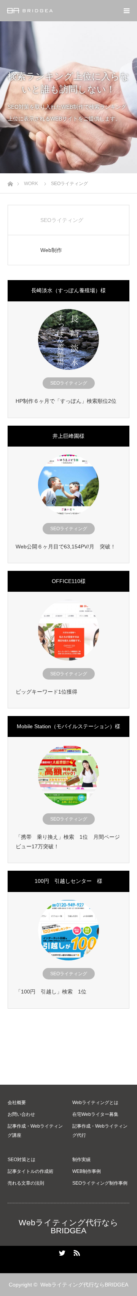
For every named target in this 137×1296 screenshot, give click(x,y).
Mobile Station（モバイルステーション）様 (68, 726)
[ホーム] (10, 182)
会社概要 (17, 1102)
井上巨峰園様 (68, 436)
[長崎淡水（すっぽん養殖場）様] (68, 339)
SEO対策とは (21, 1159)
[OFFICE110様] (68, 630)
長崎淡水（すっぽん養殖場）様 (68, 290)
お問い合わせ (21, 1114)
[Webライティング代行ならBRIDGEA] (52, 10)
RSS (75, 1251)
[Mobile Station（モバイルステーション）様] (68, 775)
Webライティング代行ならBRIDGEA (68, 1226)
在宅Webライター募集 (95, 1114)
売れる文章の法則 (26, 1183)
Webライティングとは (95, 1102)
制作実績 (81, 1159)
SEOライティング (68, 383)
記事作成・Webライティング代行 (99, 1130)
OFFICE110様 (69, 581)
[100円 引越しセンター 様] (68, 930)
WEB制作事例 (86, 1171)
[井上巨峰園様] (68, 485)
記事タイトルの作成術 (30, 1171)
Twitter (61, 1251)
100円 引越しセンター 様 (68, 881)
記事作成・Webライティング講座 (35, 1130)
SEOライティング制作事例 (99, 1183)
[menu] (126, 10)
